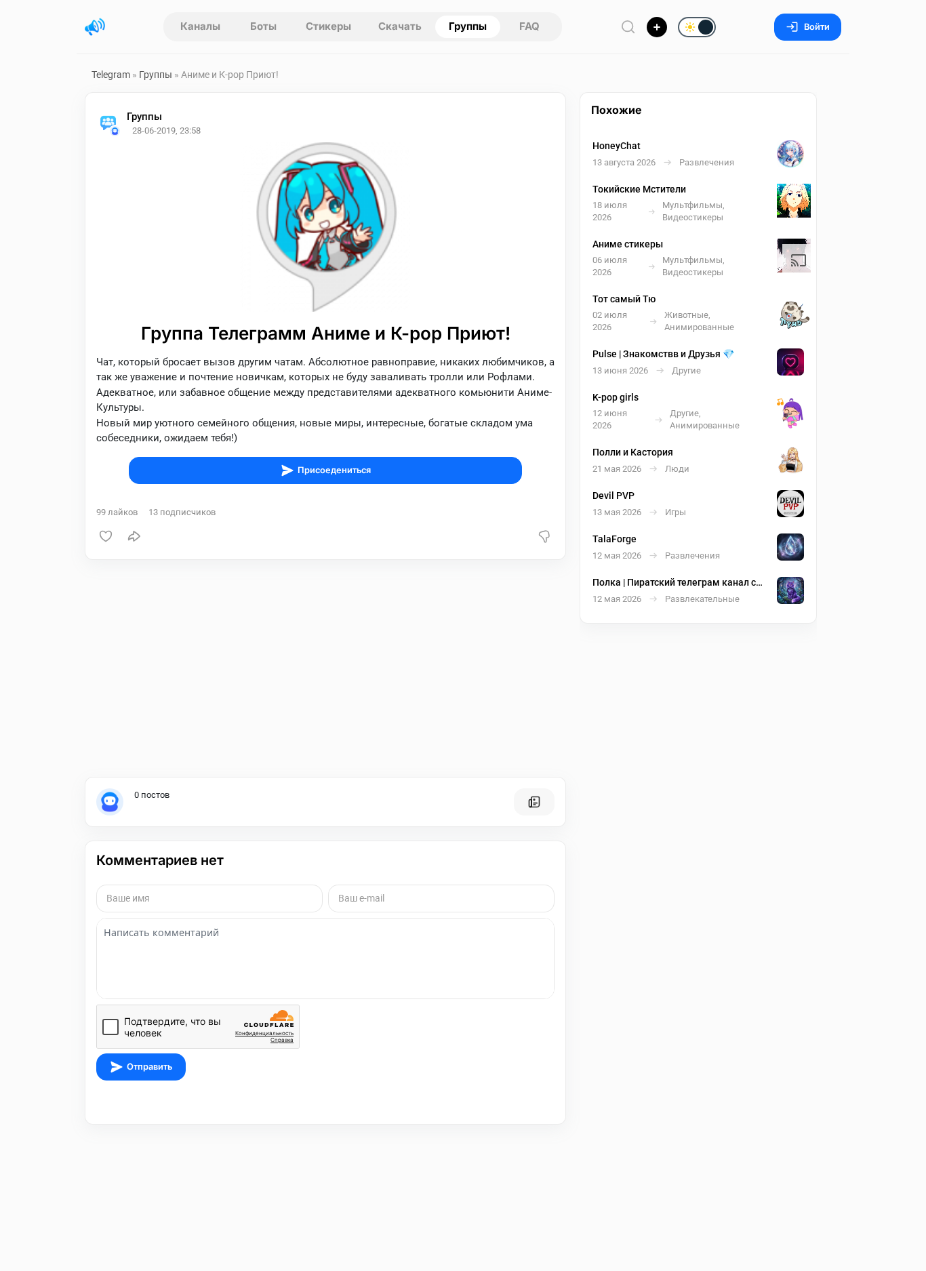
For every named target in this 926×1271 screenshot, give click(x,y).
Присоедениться (334, 470)
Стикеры (328, 26)
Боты (263, 26)
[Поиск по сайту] (628, 27)
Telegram (111, 74)
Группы (468, 26)
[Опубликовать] (657, 27)
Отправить (149, 1067)
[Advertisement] (325, 668)
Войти (817, 27)
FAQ (529, 26)
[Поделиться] (134, 536)
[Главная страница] (95, 27)
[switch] (652, 27)
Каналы (200, 26)
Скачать (400, 26)
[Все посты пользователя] (534, 801)
